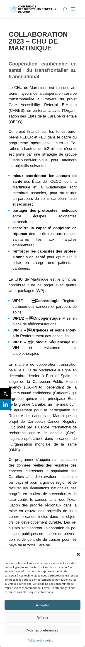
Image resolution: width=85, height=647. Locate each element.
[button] (78, 554)
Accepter (42, 605)
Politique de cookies (40, 640)
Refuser (43, 617)
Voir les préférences (42, 630)
